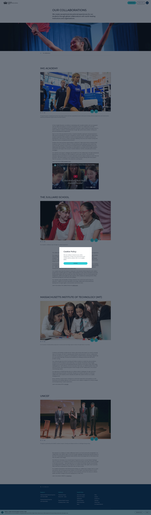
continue (75, 263)
